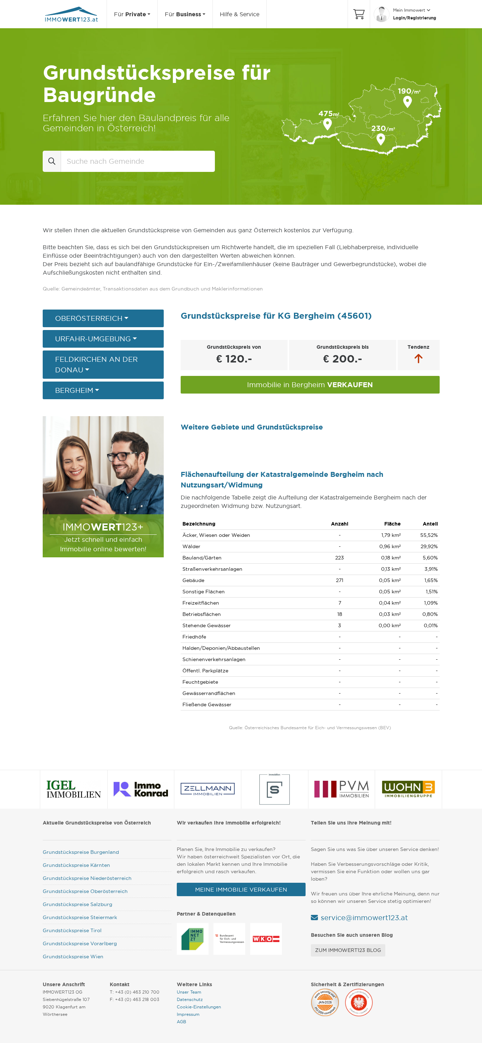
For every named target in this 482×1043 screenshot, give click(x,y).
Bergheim (74, 390)
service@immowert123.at (364, 918)
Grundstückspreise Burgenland (81, 852)
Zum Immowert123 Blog (348, 950)
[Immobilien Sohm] (274, 789)
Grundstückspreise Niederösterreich (87, 878)
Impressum (188, 1014)
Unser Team (189, 992)
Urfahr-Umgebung (93, 339)
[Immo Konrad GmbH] (140, 789)
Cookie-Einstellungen (199, 1007)
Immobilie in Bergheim (310, 384)
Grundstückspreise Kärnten (76, 865)
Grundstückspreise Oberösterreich (85, 891)
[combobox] (138, 161)
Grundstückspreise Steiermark (80, 917)
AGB (181, 1021)
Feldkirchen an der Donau (96, 364)
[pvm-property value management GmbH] (341, 789)
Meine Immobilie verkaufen (241, 889)
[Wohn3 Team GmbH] (408, 789)
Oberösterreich (88, 318)
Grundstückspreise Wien (73, 956)
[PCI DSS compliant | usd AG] (325, 1001)
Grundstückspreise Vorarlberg (80, 943)
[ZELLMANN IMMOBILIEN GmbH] (208, 789)
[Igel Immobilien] (74, 789)
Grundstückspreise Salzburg (77, 904)
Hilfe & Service (239, 14)
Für (130, 14)
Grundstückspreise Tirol (72, 930)
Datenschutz (190, 999)
